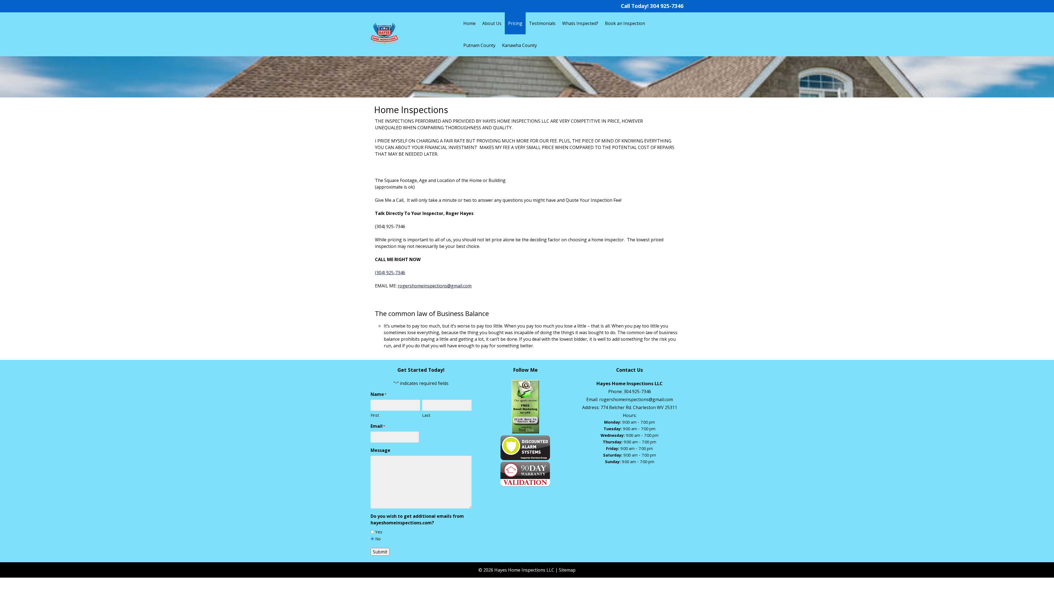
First (375, 415)
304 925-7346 (666, 6)
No (378, 538)
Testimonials (542, 23)
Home (469, 23)
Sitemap (567, 570)
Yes (378, 532)
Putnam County (479, 45)
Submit (380, 552)
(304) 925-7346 (390, 273)
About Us (491, 23)
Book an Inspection (625, 23)
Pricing (515, 23)
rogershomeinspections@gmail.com (435, 286)
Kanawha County (519, 45)
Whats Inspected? (580, 23)
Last (426, 415)
